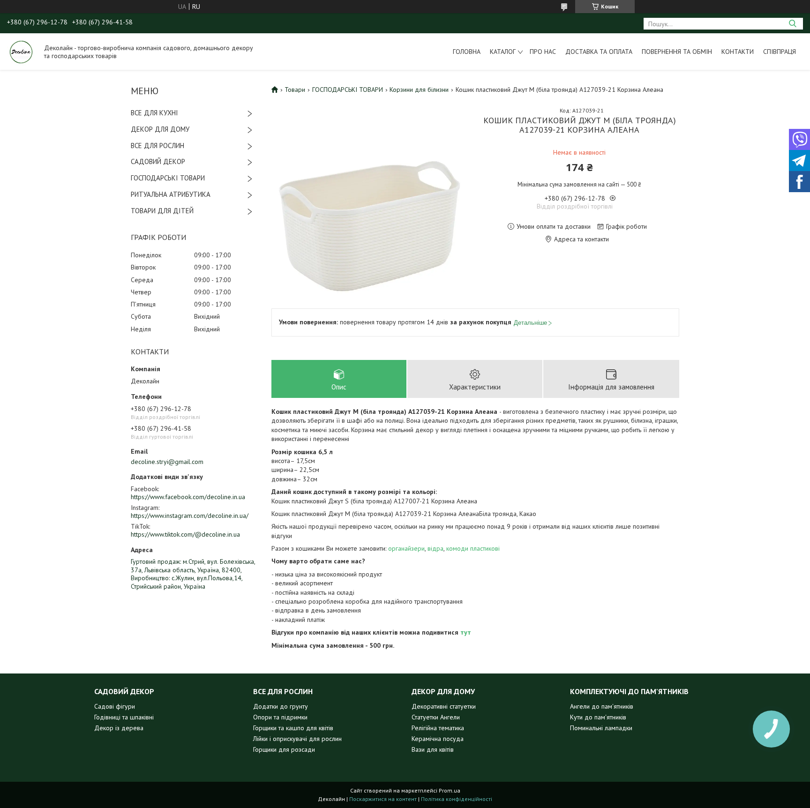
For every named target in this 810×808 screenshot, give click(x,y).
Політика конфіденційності (456, 798)
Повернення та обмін (677, 51)
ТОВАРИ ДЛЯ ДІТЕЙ (162, 210)
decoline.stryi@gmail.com (167, 461)
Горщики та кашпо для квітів (293, 728)
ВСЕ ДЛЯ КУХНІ (154, 112)
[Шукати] (792, 24)
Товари (295, 89)
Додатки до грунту (280, 706)
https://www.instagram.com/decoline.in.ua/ (189, 515)
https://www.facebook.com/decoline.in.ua (188, 497)
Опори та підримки (280, 717)
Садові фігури (114, 706)
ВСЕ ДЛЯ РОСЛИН (157, 145)
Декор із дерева (118, 728)
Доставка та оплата (598, 51)
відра (435, 548)
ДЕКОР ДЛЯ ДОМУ (160, 129)
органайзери (406, 548)
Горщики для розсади (284, 749)
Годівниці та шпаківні (124, 717)
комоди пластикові (473, 548)
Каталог (503, 51)
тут (465, 632)
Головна (466, 51)
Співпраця (779, 51)
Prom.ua (449, 790)
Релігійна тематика (438, 728)
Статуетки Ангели (436, 717)
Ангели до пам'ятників (601, 706)
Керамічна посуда (438, 738)
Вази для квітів (433, 749)
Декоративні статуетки (444, 706)
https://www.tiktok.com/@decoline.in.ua (185, 534)
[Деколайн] (21, 51)
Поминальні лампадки (601, 728)
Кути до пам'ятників (598, 717)
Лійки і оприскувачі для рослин (297, 738)
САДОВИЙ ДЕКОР (158, 161)
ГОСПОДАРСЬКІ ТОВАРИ (168, 177)
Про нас (543, 51)
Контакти (737, 51)
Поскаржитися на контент (383, 798)
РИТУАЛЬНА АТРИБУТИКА (170, 194)
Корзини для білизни (419, 89)
